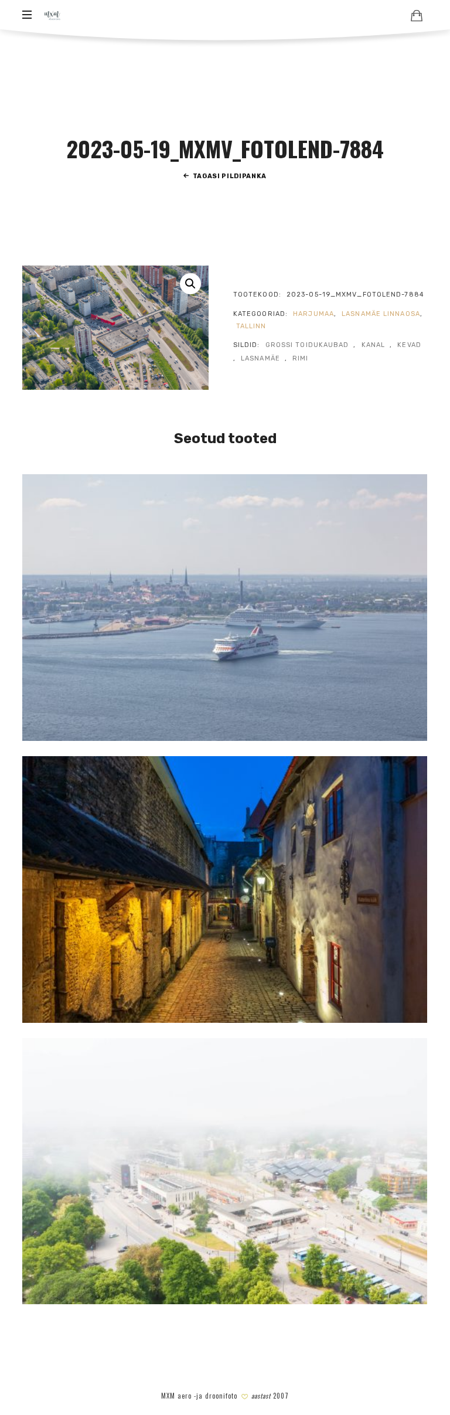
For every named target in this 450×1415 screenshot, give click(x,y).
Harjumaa (313, 314)
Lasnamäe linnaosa (381, 314)
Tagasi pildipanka (230, 176)
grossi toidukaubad (307, 345)
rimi (300, 358)
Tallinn (251, 326)
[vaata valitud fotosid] (416, 15)
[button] (190, 283)
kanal (374, 345)
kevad (409, 345)
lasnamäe (260, 358)
